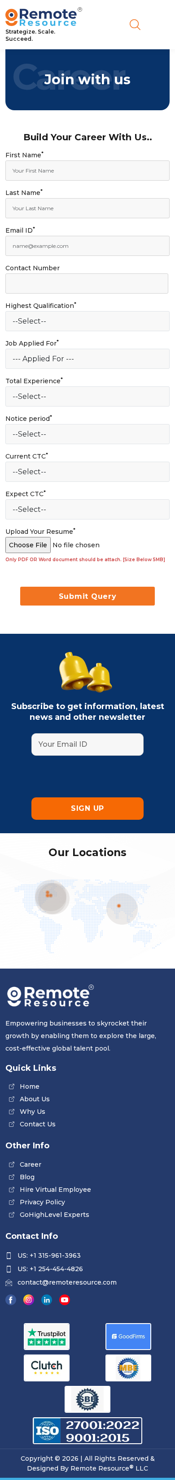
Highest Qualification (40, 305)
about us (35, 1099)
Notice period (28, 418)
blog (27, 1177)
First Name (24, 155)
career (30, 1164)
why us (32, 1112)
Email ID (20, 230)
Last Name (24, 192)
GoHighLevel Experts (54, 1215)
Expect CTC (25, 493)
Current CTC (26, 456)
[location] (119, 905)
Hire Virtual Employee (55, 1190)
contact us (38, 1124)
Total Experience (34, 380)
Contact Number (32, 268)
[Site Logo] (43, 17)
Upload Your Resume (40, 531)
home (29, 1086)
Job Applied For (32, 343)
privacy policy (42, 1202)
